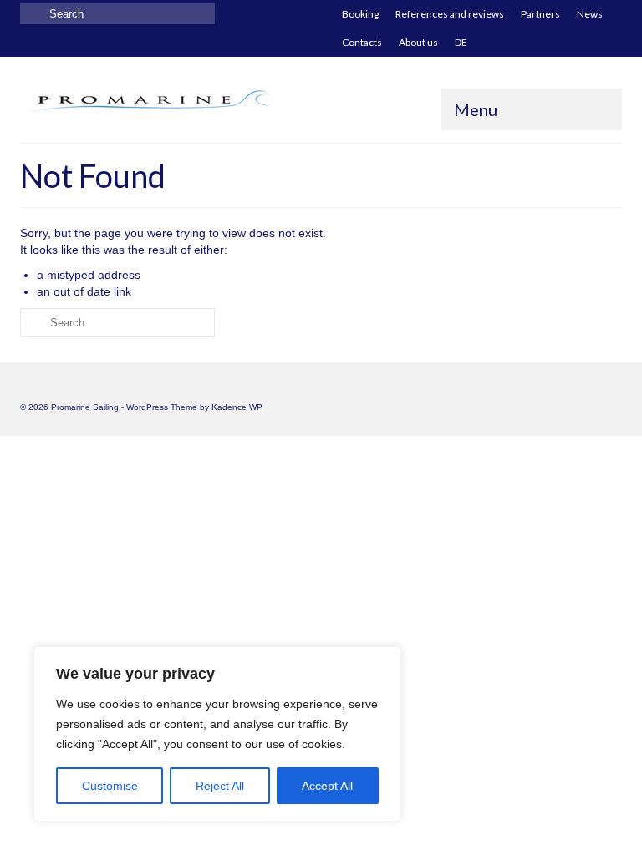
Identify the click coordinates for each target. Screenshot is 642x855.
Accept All (327, 785)
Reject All (220, 785)
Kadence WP (236, 407)
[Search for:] (117, 13)
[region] (217, 734)
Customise (110, 785)
